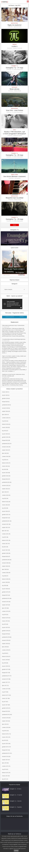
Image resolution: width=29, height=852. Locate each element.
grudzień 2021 (5, 514)
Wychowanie (14, 87)
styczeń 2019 (5, 627)
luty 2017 (4, 701)
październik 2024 (5, 404)
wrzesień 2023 (5, 446)
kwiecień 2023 (5, 463)
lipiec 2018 (4, 646)
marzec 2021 (5, 543)
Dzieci (14, 129)
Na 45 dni (22, 316)
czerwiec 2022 (5, 495)
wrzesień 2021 (5, 524)
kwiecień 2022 (5, 501)
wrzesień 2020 (5, 563)
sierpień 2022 (5, 488)
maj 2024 (4, 421)
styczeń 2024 (5, 434)
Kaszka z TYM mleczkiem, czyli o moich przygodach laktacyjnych (14, 133)
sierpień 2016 (5, 721)
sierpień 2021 (5, 527)
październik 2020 (5, 559)
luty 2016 (4, 740)
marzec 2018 (5, 659)
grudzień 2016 (5, 708)
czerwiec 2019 (5, 611)
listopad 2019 (5, 595)
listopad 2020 (5, 556)
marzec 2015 (5, 775)
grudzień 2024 (5, 398)
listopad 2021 (5, 517)
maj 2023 (4, 459)
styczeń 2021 (5, 550)
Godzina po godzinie (9, 316)
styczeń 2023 (5, 472)
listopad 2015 (5, 750)
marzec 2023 (5, 466)
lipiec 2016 (4, 724)
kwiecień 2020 (5, 579)
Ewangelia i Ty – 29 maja (14, 219)
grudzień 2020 (5, 553)
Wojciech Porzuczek (17, 48)
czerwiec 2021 (5, 534)
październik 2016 (5, 714)
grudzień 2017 (5, 669)
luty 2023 (4, 469)
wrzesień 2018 (5, 640)
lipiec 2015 (4, 763)
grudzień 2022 (5, 475)
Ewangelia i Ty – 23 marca (14, 240)
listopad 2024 (5, 401)
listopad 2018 (5, 634)
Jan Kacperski (17, 178)
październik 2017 (5, 675)
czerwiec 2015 (5, 766)
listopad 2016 (5, 711)
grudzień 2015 (5, 746)
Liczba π (14, 46)
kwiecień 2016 (5, 734)
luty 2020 (4, 585)
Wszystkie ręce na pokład (14, 198)
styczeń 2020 (5, 588)
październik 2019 (5, 598)
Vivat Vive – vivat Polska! (14, 110)
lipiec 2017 (4, 685)
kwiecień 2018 (5, 656)
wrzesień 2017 (5, 679)
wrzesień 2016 (5, 717)
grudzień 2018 (5, 630)
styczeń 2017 (5, 704)
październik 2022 (5, 482)
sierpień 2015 (5, 759)
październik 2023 (5, 443)
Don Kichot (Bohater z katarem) (15, 176)
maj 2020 (4, 575)
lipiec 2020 (4, 569)
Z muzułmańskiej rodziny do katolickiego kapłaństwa (13, 339)
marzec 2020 (5, 582)
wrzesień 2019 (5, 601)
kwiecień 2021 (5, 540)
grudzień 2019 (5, 592)
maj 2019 (4, 614)
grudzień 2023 (5, 437)
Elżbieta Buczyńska (17, 135)
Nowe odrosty (14, 89)
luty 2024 (4, 430)
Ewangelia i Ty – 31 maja (14, 68)
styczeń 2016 (5, 743)
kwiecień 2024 (5, 424)
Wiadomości (14, 322)
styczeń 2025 (5, 395)
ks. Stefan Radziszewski (17, 69)
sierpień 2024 (5, 411)
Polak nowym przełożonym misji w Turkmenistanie (13, 325)
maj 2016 (4, 730)
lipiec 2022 (4, 492)
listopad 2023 (5, 440)
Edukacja (14, 44)
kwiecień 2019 (5, 617)
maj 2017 (4, 692)
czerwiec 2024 (5, 417)
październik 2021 (5, 521)
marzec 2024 (5, 427)
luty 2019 (4, 624)
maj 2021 (4, 537)
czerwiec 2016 (5, 727)
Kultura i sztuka (14, 174)
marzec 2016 (5, 737)
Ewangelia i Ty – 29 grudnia (16, 807)
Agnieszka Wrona (17, 26)
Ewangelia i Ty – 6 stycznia (15, 801)
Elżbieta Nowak (17, 90)
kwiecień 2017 (5, 695)
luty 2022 (4, 508)
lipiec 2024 (4, 414)
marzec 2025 (5, 392)
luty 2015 (4, 779)
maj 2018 (4, 653)
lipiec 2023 (4, 453)
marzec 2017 (5, 698)
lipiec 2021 (4, 530)
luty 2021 (4, 546)
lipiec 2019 (4, 608)
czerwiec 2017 (5, 688)
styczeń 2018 (5, 666)
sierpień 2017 (5, 682)
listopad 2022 (5, 479)
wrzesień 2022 (5, 485)
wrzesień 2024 (5, 408)
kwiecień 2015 (5, 772)
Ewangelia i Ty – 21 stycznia (16, 795)
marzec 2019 (5, 621)
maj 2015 (4, 769)
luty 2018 (4, 663)
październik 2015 (5, 753)
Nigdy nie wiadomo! (14, 25)
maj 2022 (4, 498)
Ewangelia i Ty (14, 65)
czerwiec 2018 (5, 650)
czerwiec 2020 (5, 572)
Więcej (14, 225)
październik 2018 (5, 637)
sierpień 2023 (5, 450)
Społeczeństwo (14, 23)
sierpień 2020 (5, 566)
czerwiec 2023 (5, 456)
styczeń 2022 (5, 511)
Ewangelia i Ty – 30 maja (14, 155)
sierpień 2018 (5, 643)
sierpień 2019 (5, 604)
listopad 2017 (5, 672)
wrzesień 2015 (5, 756)
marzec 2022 (5, 504)
